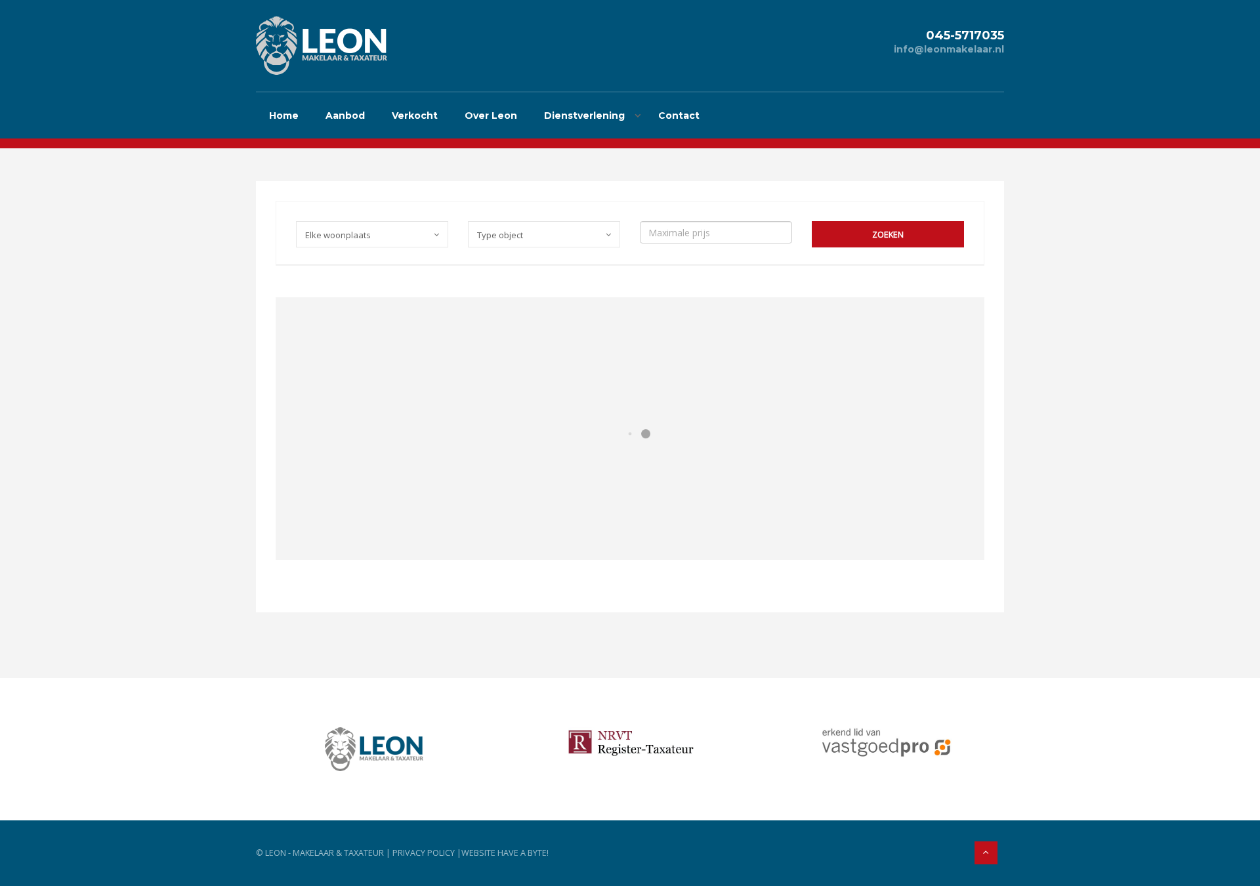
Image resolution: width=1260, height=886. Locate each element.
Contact (679, 115)
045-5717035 (965, 35)
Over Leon (491, 115)
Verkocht (415, 115)
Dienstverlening (584, 115)
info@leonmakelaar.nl (949, 49)
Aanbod (345, 115)
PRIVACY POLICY (423, 852)
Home (284, 115)
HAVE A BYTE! (523, 852)
